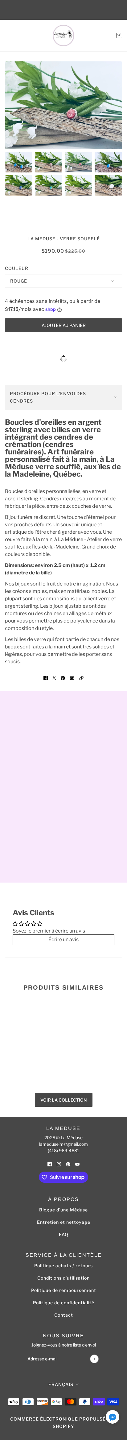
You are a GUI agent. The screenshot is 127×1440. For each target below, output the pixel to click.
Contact (63, 1315)
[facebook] (49, 1164)
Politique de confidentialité (63, 1302)
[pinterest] (68, 1164)
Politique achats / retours (63, 1265)
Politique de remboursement (63, 1290)
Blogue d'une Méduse (63, 1209)
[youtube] (77, 1164)
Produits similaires (63, 987)
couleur (16, 268)
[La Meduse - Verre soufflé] (63, 35)
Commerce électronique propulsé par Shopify (63, 1422)
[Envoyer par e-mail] (72, 678)
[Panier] (118, 35)
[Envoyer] (94, 1359)
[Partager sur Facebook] (45, 678)
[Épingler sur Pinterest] (63, 678)
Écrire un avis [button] (63, 939)
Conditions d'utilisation (63, 1278)
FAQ (63, 1234)
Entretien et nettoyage (63, 1222)
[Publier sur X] (54, 678)
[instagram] (58, 1164)
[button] (81, 678)
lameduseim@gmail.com (63, 1144)
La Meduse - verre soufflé (63, 238)
